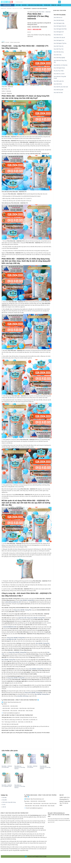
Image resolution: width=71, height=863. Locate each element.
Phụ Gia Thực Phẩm (59, 70)
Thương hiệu (47, 5)
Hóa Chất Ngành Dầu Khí (60, 26)
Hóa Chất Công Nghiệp (60, 14)
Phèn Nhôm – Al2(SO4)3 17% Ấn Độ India (7, 767)
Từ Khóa (7, 42)
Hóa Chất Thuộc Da (58, 46)
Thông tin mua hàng (15, 42)
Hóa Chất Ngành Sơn (59, 40)
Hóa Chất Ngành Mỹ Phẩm (60, 29)
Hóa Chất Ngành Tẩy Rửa (60, 43)
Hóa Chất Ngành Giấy (59, 23)
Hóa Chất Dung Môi (58, 89)
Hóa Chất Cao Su (58, 17)
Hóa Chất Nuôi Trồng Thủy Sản (60, 61)
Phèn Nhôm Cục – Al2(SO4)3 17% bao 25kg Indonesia (19, 767)
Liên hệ (4, 806)
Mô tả (3, 42)
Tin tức (3, 804)
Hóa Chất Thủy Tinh (58, 49)
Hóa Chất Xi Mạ (57, 54)
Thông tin (53, 5)
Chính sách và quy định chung (35, 5)
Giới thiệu (18, 5)
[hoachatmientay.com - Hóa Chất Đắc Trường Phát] (7, 2)
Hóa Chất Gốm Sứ (58, 34)
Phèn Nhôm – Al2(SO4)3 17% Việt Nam (32, 767)
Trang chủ (3, 8)
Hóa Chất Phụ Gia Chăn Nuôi (61, 86)
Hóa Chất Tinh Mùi (58, 92)
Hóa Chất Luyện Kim (59, 81)
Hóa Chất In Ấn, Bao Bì (59, 37)
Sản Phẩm (24, 5)
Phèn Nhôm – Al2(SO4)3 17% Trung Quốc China (7, 786)
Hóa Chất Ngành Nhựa (59, 67)
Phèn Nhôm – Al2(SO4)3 (45, 11)
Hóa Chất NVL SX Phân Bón (60, 65)
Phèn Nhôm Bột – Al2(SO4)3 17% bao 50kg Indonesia (45, 767)
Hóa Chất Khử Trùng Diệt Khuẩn (60, 77)
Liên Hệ (59, 5)
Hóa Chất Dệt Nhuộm (59, 20)
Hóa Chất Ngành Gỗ (59, 31)
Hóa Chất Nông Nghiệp (59, 57)
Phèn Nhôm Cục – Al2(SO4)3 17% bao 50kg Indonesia (19, 786)
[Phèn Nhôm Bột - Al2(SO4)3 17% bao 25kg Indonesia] (27, 67)
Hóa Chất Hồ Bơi (58, 84)
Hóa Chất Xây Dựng (59, 51)
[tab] (3, 42)
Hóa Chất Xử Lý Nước (17, 8)
